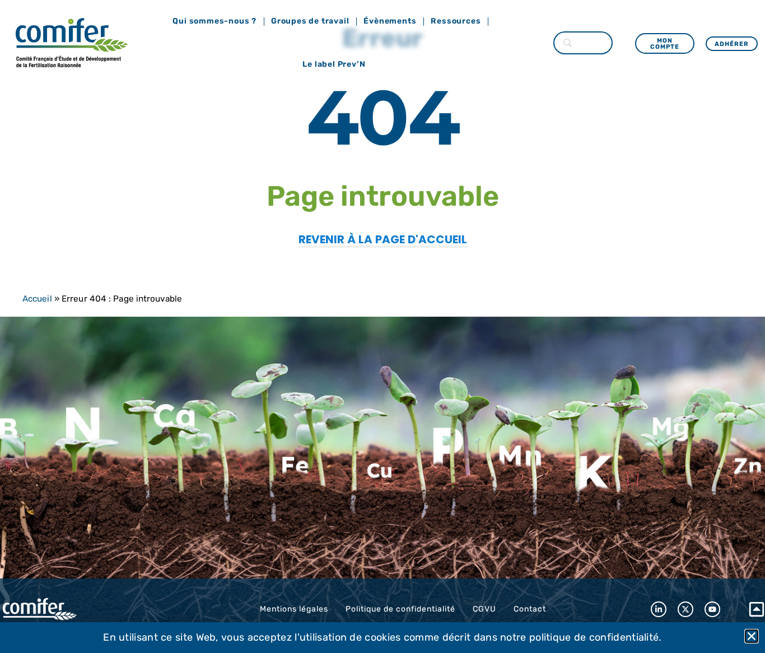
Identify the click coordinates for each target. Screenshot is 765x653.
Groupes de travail (310, 21)
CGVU (484, 609)
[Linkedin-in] (658, 609)
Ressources (456, 21)
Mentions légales (294, 609)
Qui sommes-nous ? (214, 21)
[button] (751, 636)
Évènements (389, 21)
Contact (530, 609)
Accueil (37, 299)
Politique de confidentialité (400, 609)
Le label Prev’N (333, 64)
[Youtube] (712, 609)
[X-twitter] (685, 609)
